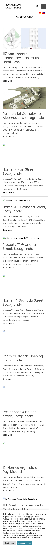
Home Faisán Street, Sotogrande (19, 171)
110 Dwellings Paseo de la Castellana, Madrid (23, 507)
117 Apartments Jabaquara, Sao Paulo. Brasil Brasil (21, 58)
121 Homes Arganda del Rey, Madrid (21, 469)
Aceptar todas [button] (24, 543)
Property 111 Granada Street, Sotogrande (19, 246)
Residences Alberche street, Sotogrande (20, 414)
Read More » (8, 81)
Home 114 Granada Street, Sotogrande (23, 302)
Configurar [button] (9, 543)
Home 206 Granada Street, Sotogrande (24, 209)
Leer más (13, 528)
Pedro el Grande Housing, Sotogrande (23, 358)
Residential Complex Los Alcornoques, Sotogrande (23, 115)
